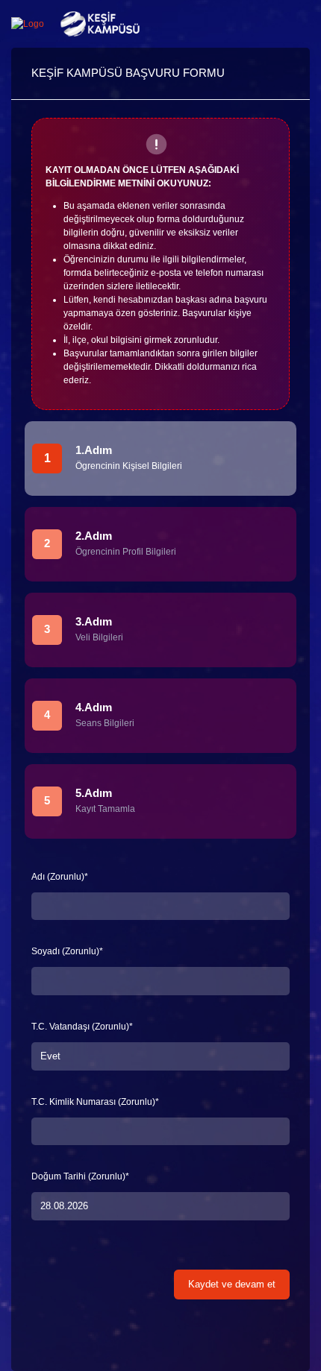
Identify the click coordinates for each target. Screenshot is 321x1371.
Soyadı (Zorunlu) (67, 951)
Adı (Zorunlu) (59, 877)
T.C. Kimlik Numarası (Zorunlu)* (95, 1102)
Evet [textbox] (50, 1056)
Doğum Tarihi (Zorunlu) (80, 1176)
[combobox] (160, 1056)
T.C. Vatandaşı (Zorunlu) (82, 1026)
